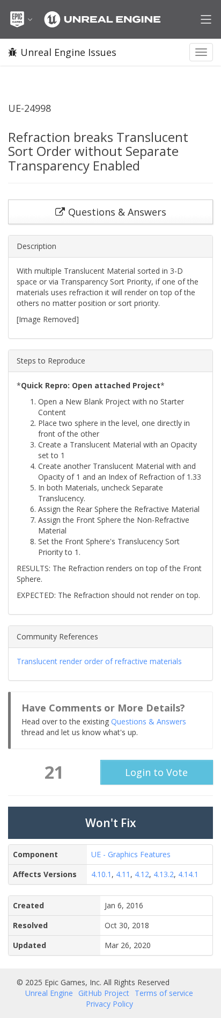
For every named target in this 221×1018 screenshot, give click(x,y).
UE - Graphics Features (131, 854)
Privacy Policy (109, 1004)
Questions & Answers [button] (117, 211)
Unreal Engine (49, 993)
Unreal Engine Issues (68, 52)
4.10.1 (101, 874)
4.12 (142, 874)
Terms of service (164, 993)
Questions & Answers (148, 721)
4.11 (123, 874)
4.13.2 (163, 874)
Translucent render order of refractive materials (99, 661)
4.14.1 (188, 874)
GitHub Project (103, 993)
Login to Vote (156, 772)
